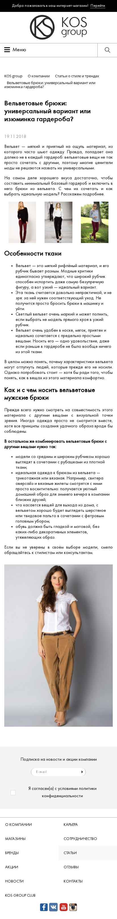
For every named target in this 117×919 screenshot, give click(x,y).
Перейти (98, 6)
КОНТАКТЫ (73, 881)
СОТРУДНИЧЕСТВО (80, 839)
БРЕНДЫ (12, 853)
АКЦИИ (11, 867)
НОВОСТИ (14, 881)
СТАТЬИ (70, 853)
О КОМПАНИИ (18, 825)
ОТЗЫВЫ (71, 867)
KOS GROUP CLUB (20, 895)
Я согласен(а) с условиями (62, 792)
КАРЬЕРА (71, 825)
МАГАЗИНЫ (15, 839)
